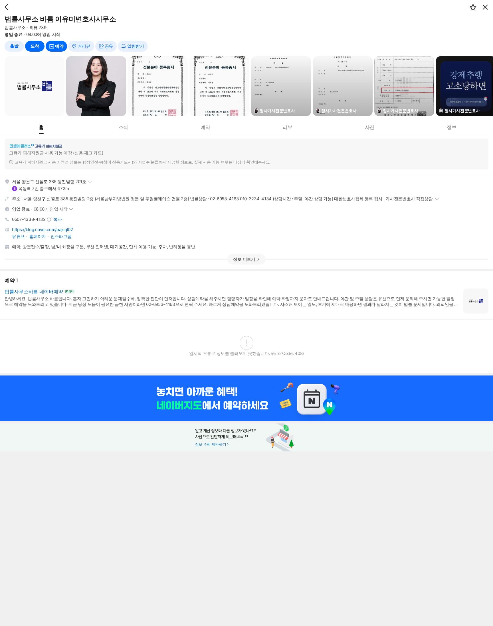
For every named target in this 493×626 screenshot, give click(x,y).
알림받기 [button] (135, 46)
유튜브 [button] (18, 236)
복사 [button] (57, 219)
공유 (109, 46)
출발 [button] (14, 46)
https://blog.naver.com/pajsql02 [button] (42, 229)
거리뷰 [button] (84, 46)
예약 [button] (59, 46)
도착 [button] (35, 46)
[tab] (41, 127)
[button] (6, 7)
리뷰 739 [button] (38, 27)
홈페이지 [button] (37, 236)
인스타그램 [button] (61, 236)
